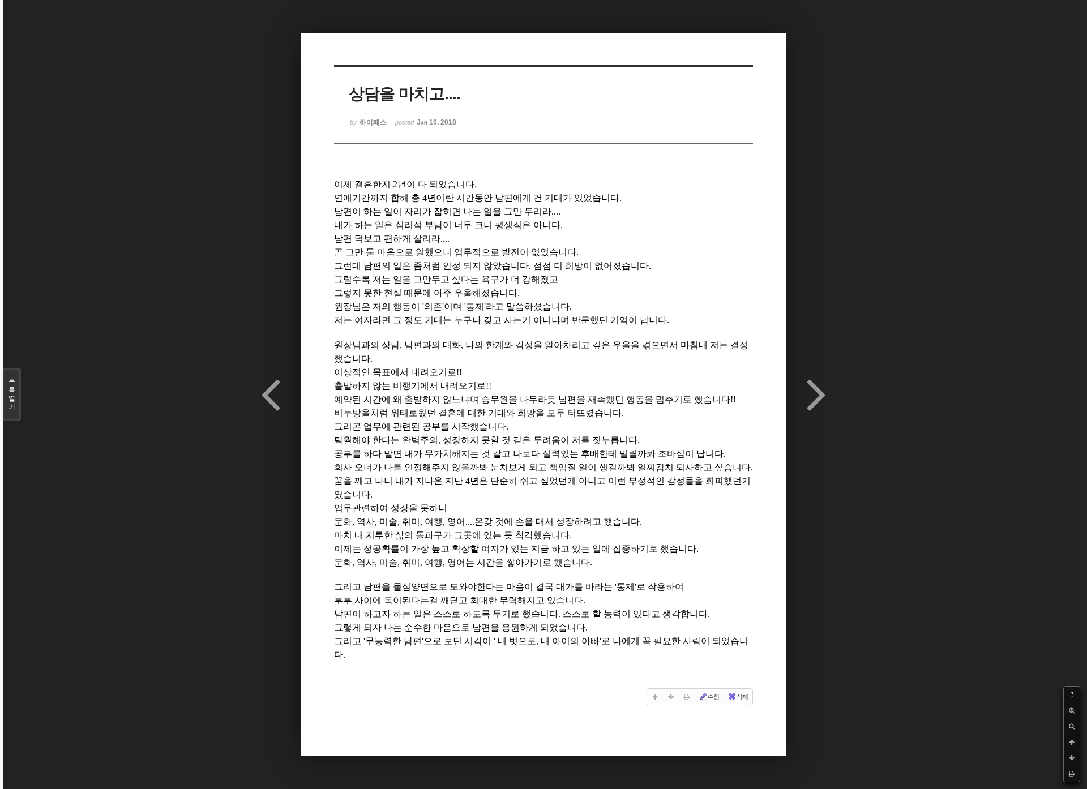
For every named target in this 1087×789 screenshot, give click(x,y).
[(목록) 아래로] (1072, 758)
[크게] (1072, 710)
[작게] (1072, 726)
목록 (11, 394)
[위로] (1072, 742)
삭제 (742, 696)
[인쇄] (1072, 774)
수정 (713, 696)
